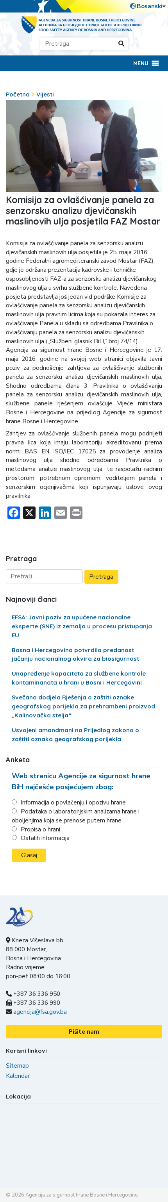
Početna (18, 94)
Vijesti (45, 94)
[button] (140, 63)
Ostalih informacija (45, 838)
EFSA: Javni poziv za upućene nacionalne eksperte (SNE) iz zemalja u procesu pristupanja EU (82, 626)
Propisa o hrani (40, 829)
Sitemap (17, 1066)
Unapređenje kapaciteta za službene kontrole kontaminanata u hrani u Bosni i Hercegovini (79, 678)
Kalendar (18, 1076)
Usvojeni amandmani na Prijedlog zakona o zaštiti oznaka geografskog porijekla (75, 734)
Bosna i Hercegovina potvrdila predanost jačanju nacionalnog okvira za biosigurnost (75, 654)
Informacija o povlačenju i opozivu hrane (73, 802)
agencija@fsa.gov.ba (40, 1012)
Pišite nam (84, 1032)
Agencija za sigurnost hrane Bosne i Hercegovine (81, 1194)
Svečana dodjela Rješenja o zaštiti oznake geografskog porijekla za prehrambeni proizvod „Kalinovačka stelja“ (83, 706)
